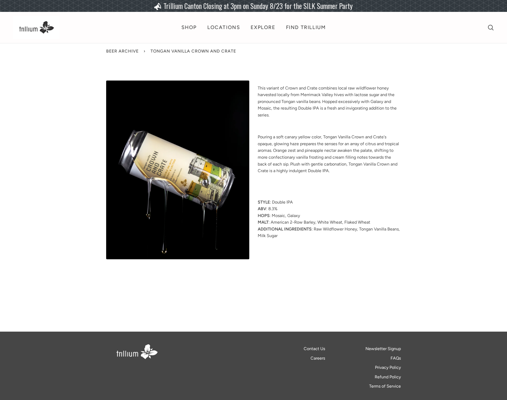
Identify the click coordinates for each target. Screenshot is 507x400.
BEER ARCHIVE (122, 51)
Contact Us (314, 348)
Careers (318, 358)
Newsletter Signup (383, 348)
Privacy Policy (388, 367)
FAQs (396, 358)
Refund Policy (388, 376)
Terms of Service (385, 386)
